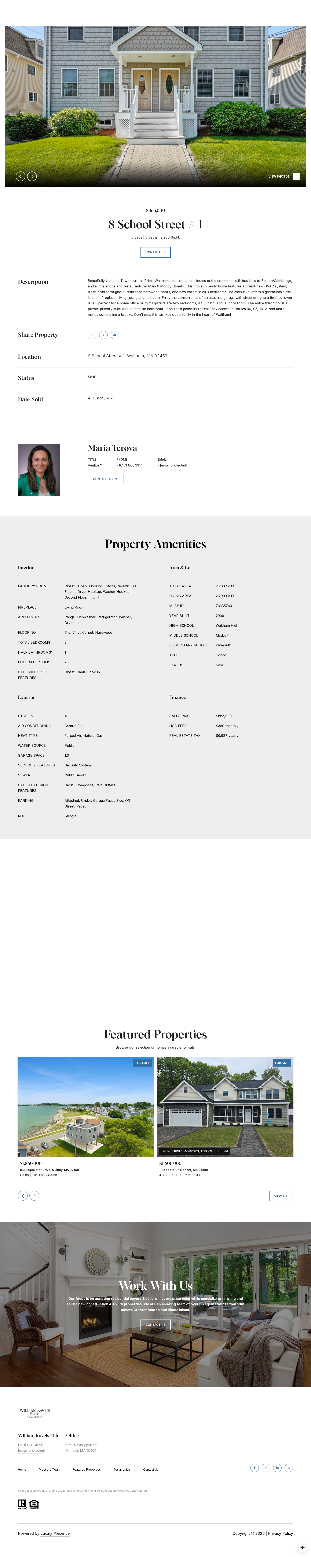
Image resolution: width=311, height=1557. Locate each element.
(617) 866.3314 (131, 465)
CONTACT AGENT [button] (106, 479)
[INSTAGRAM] (266, 1468)
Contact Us (150, 1469)
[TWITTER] (289, 1468)
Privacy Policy (280, 1533)
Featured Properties (87, 1469)
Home (22, 1469)
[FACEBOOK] (254, 1468)
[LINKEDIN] (277, 1468)
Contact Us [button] (156, 252)
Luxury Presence (55, 1533)
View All (281, 1196)
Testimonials (122, 1469)
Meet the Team (49, 1469)
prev (20, 176)
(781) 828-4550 (30, 1445)
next (32, 176)
